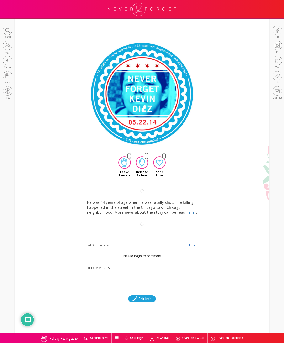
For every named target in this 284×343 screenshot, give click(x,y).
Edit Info (145, 298)
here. (191, 212)
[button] (7, 32)
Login (192, 245)
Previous (83, 97)
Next (201, 97)
